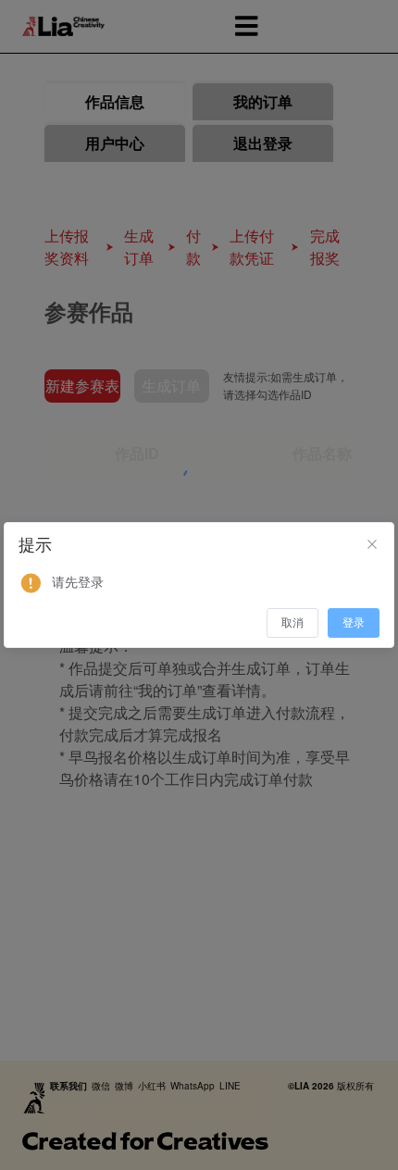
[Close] (372, 545)
